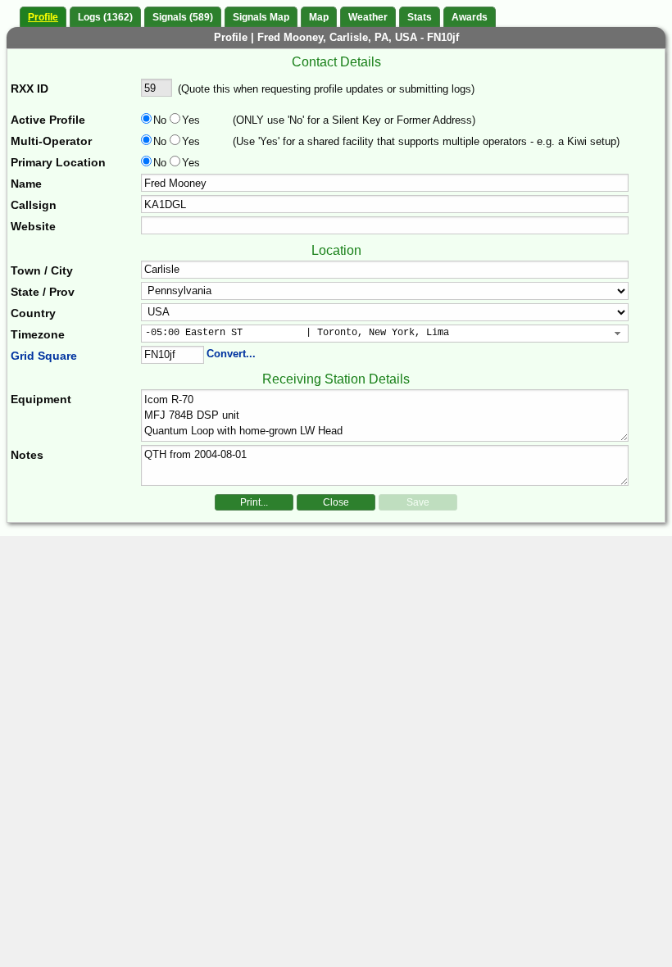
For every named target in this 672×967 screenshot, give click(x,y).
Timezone (38, 334)
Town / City (42, 270)
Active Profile (48, 119)
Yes (189, 120)
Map (319, 17)
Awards (470, 17)
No (159, 120)
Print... (254, 502)
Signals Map (261, 17)
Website (33, 226)
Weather (368, 17)
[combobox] (385, 334)
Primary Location (58, 162)
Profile (43, 17)
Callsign (34, 204)
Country (33, 313)
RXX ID (29, 88)
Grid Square (44, 355)
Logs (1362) (105, 17)
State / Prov (43, 291)
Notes (27, 454)
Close (336, 502)
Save (417, 502)
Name (26, 183)
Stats (419, 17)
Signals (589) (182, 17)
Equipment (41, 399)
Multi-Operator (51, 141)
